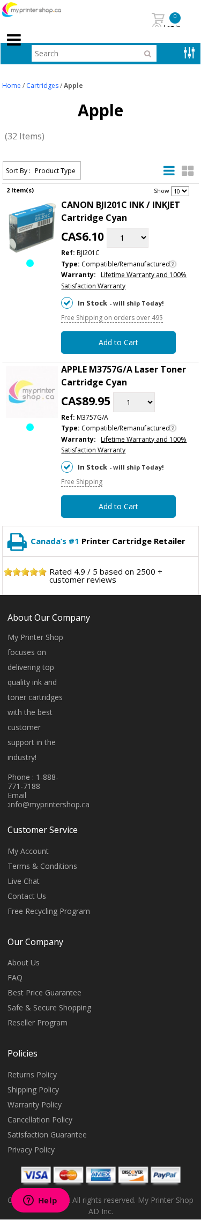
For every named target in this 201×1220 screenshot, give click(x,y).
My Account (28, 851)
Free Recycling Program (49, 911)
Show (161, 191)
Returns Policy (32, 1074)
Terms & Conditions (42, 866)
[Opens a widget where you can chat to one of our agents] (40, 1201)
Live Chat (24, 881)
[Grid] (187, 171)
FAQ (15, 977)
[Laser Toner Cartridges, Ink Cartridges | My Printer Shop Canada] (43, 10)
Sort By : (18, 170)
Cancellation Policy (40, 1119)
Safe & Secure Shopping (49, 1007)
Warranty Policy (35, 1104)
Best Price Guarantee (44, 992)
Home (11, 85)
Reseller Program (38, 1022)
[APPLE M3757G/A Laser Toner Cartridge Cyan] (32, 394)
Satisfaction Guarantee (47, 1134)
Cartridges (42, 85)
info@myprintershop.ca (49, 804)
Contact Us (27, 896)
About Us (24, 962)
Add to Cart (118, 342)
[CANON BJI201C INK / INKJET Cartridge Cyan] (32, 230)
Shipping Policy (33, 1089)
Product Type (55, 170)
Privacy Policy (31, 1149)
